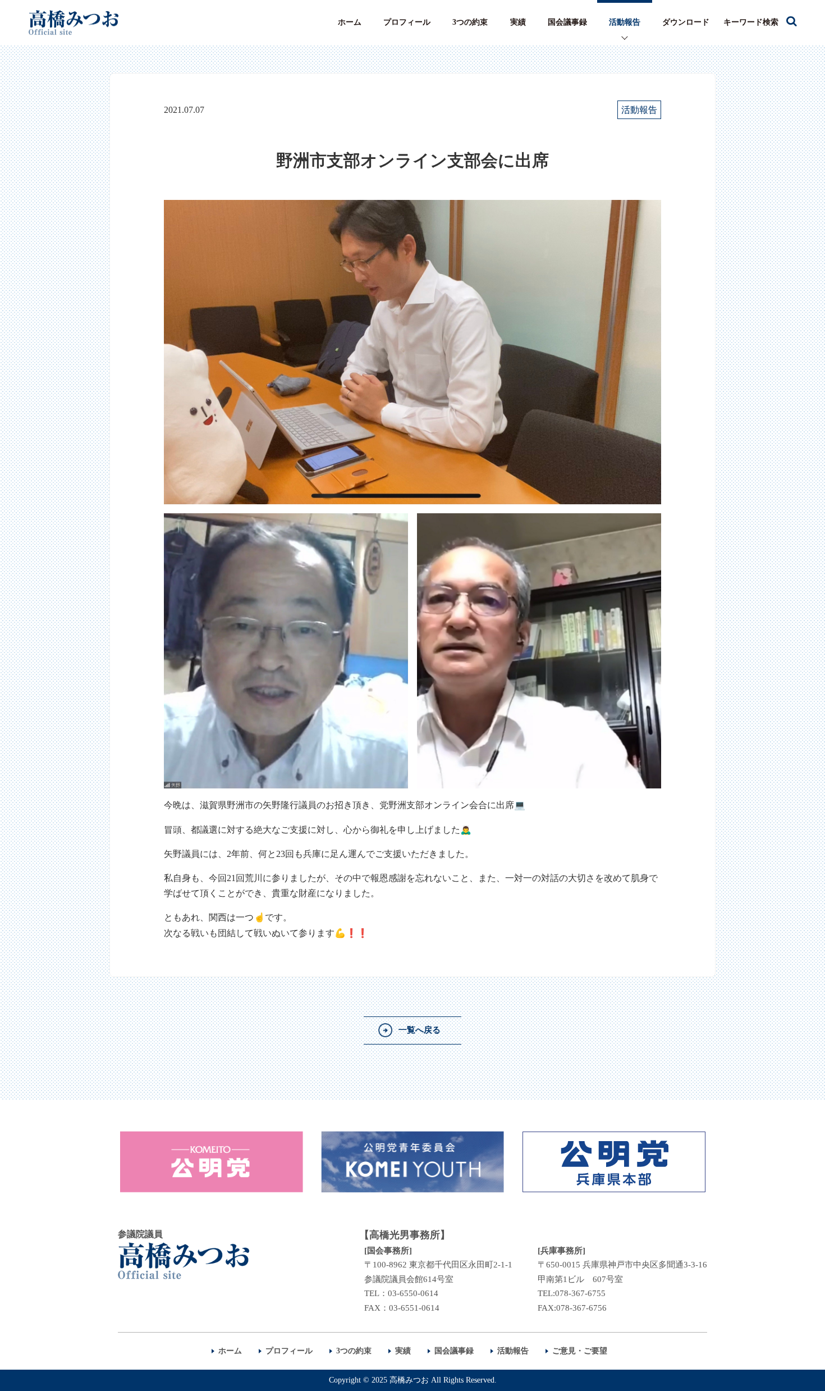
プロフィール (406, 22)
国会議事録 (567, 22)
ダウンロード (685, 22)
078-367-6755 (580, 1293)
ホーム (349, 22)
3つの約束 (470, 22)
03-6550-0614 (413, 1293)
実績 (518, 22)
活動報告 (624, 22)
